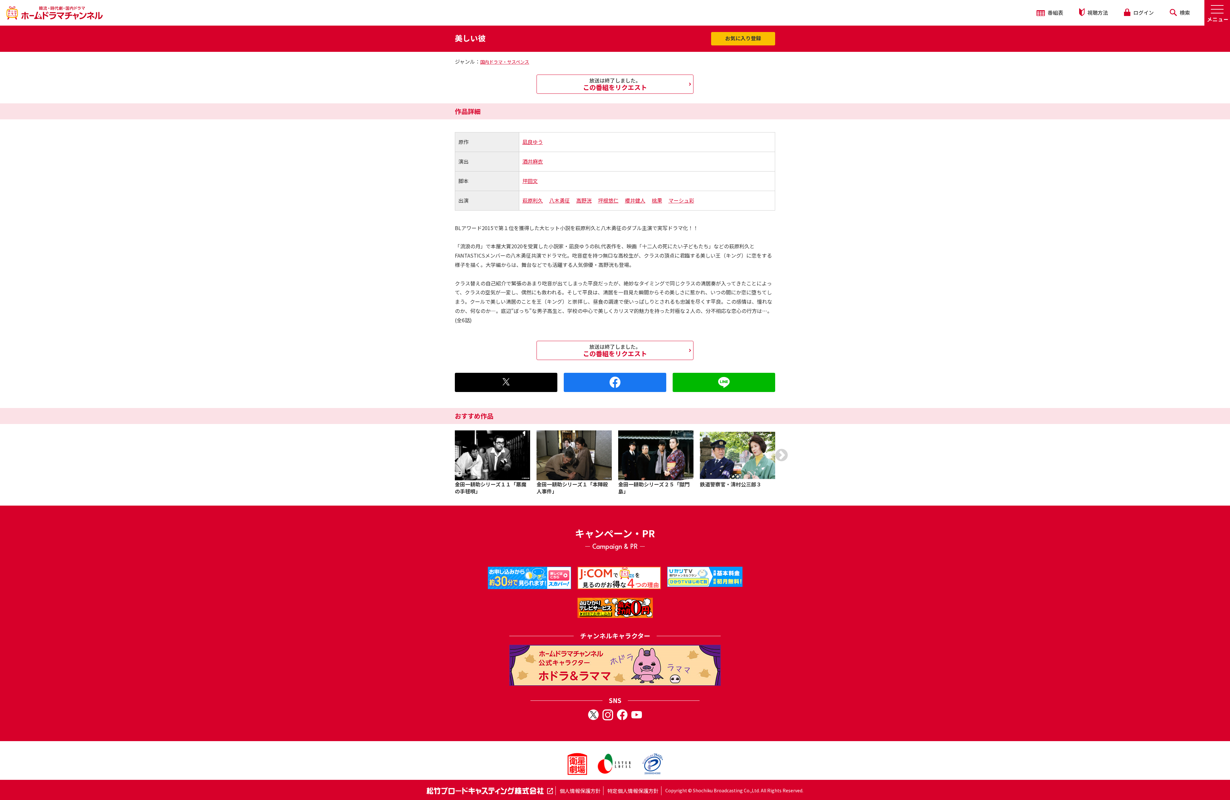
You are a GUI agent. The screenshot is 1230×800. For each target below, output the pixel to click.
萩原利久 (532, 200)
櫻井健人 (635, 200)
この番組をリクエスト (615, 84)
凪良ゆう (532, 142)
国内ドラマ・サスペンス (504, 62)
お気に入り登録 (743, 38)
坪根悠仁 (608, 200)
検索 (1184, 12)
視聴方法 (1097, 12)
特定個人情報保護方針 (633, 791)
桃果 (657, 200)
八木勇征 (559, 200)
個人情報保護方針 (580, 791)
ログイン (1143, 12)
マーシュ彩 (681, 200)
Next (781, 455)
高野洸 (584, 200)
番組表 (1054, 12)
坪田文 (530, 181)
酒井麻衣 (532, 161)
